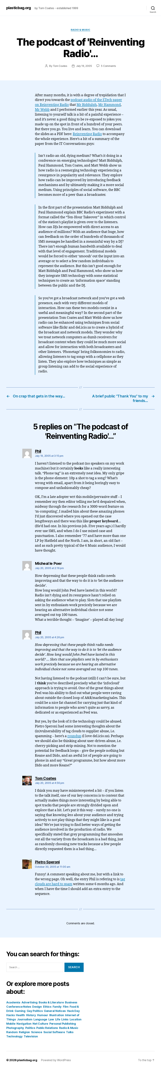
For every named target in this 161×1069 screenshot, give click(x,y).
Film (66, 1006)
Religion (24, 1032)
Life (57, 1019)
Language (40, 1019)
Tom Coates (60, 65)
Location (75, 1019)
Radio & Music (80, 29)
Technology (14, 1036)
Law (51, 1019)
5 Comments (108, 65)
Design (37, 1006)
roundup (74, 736)
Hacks (10, 1015)
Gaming (20, 1011)
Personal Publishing (62, 1023)
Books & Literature (51, 1002)
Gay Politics (35, 1011)
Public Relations (47, 1028)
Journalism (24, 1019)
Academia (13, 1002)
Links (64, 1019)
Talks (69, 1032)
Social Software (54, 1032)
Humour (42, 1015)
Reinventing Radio (87, 134)
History (31, 1015)
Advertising (30, 1002)
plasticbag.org (18, 8)
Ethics (47, 1006)
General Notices (55, 1011)
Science (36, 1032)
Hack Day (73, 1011)
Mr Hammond (109, 105)
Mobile (10, 1023)
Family (57, 1006)
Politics (30, 1028)
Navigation (24, 1023)
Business (71, 1002)
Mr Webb (42, 110)
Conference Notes (18, 1006)
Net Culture (40, 1023)
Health (20, 1015)
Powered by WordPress (56, 1060)
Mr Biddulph (87, 105)
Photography (15, 1028)
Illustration (56, 1015)
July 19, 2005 (84, 65)
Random (12, 1032)
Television (31, 1036)
